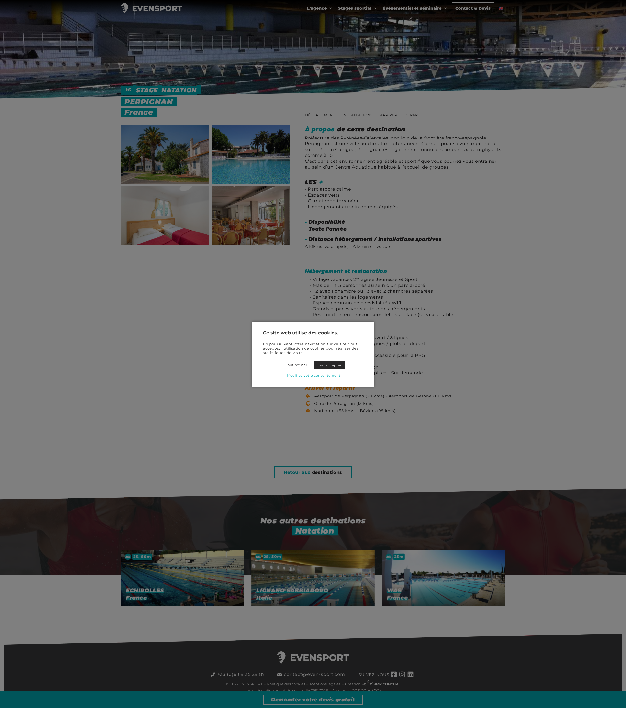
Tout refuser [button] (296, 365)
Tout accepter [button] (329, 365)
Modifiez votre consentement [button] (313, 375)
